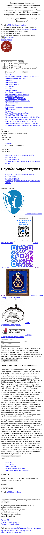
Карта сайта (10, 464)
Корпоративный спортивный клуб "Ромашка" (23, 125)
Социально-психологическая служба (19, 155)
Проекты (8, 80)
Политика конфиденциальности (17, 470)
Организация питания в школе (17, 95)
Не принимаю (15, 456)
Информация (10, 105)
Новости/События (12, 84)
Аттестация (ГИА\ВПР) (14, 97)
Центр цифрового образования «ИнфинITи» (22, 117)
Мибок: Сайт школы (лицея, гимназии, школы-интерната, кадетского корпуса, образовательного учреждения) (21, 530)
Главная (8, 74)
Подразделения (11, 82)
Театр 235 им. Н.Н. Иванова (16, 115)
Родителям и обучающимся (15, 99)
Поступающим (11, 90)
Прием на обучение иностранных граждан (21, 123)
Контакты (9, 88)
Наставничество (11, 103)
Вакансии (9, 111)
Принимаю (5, 456)
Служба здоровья (12, 159)
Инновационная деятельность (16, 78)
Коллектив (9, 86)
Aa (3, 37)
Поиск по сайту (11, 466)
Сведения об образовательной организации (22, 76)
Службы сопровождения (14, 93)
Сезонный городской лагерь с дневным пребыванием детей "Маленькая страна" (21, 120)
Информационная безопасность (17, 101)
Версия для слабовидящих (15, 468)
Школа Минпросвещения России (18, 113)
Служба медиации (12, 157)
